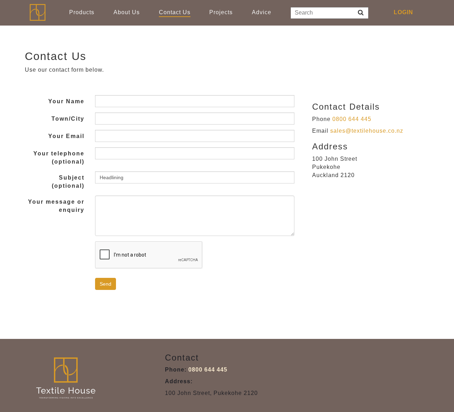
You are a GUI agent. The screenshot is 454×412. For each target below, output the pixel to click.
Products (81, 12)
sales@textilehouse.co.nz (366, 131)
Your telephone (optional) (58, 157)
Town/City (67, 119)
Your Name (66, 101)
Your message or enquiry (56, 206)
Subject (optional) (68, 182)
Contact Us (174, 12)
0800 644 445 (351, 119)
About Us (127, 12)
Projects (221, 12)
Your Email (66, 136)
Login (403, 12)
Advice (261, 12)
